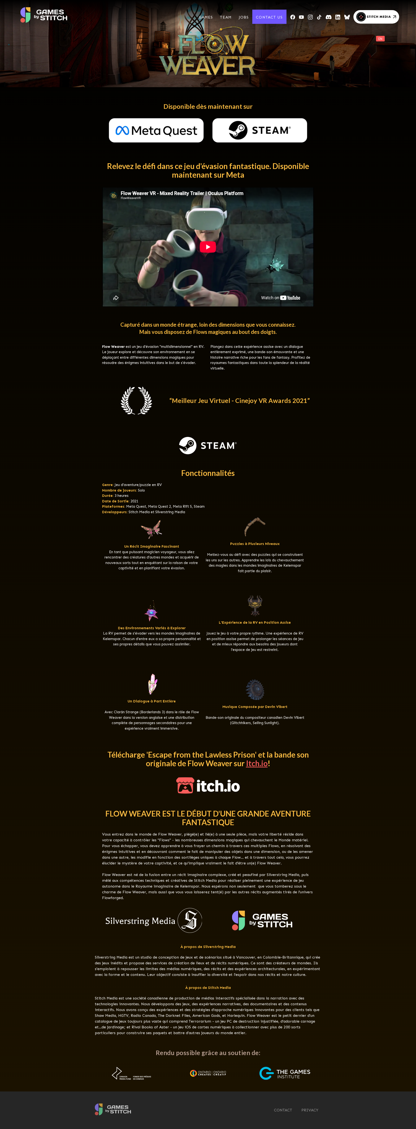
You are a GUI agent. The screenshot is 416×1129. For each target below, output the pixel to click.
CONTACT (283, 1110)
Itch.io (257, 763)
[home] (49, 13)
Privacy (309, 1110)
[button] (206, 17)
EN (380, 39)
